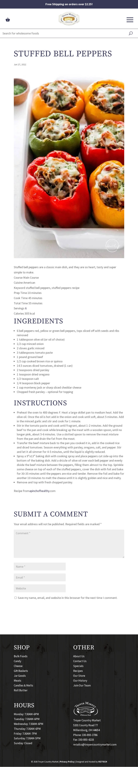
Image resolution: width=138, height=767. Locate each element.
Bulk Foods (20, 656)
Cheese (18, 666)
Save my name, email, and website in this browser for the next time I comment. (67, 598)
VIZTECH (102, 761)
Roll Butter (20, 690)
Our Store (79, 676)
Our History (80, 680)
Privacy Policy (67, 761)
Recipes (78, 671)
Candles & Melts (23, 685)
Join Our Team (82, 685)
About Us (78, 656)
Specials (78, 666)
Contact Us (80, 661)
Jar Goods (20, 676)
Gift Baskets (21, 671)
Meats (17, 680)
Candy (17, 661)
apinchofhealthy (39, 491)
